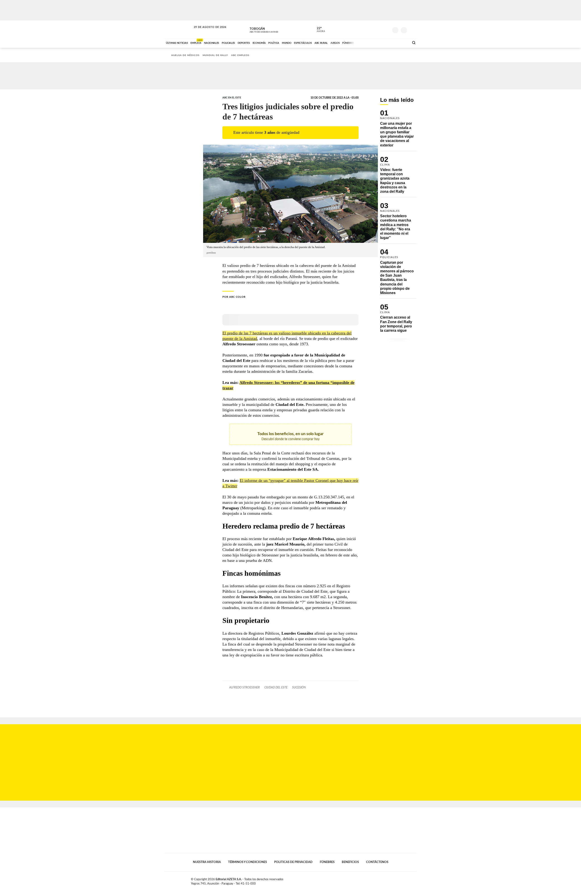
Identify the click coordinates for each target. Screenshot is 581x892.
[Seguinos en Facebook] (365, 29)
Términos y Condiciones (247, 862)
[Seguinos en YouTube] (379, 29)
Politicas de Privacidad (293, 862)
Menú (412, 29)
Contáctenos (377, 862)
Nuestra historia (207, 862)
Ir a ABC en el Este (205, 31)
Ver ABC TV (272, 29)
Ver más (398, 130)
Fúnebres (327, 862)
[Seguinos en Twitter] (372, 29)
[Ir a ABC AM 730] (382, 42)
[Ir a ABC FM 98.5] (400, 42)
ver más (318, 29)
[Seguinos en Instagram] (386, 29)
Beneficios (350, 862)
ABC (178, 29)
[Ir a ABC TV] (369, 42)
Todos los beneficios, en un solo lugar (290, 436)
